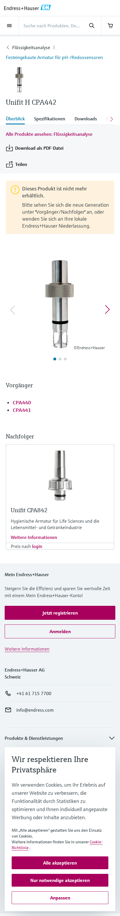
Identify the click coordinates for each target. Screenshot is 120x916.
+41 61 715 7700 (33, 693)
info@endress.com (35, 710)
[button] (60, 613)
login (37, 546)
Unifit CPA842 (29, 510)
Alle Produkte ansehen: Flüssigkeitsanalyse (49, 134)
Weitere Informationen (34, 537)
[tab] (17, 119)
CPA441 (22, 410)
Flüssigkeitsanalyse (31, 47)
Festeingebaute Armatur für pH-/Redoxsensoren (54, 57)
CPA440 (22, 402)
